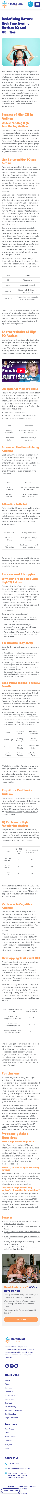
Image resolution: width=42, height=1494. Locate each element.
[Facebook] (7, 1366)
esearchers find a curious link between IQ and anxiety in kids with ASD (21, 197)
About (7, 1384)
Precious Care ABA (10, 1091)
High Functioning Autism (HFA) (15, 130)
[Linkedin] (16, 1366)
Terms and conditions (13, 1410)
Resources (9, 1399)
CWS (25, 1489)
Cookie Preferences (10, 1490)
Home (7, 1380)
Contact (8, 1403)
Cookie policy (10, 1414)
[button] (37, 4)
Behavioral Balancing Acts (14, 672)
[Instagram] (12, 1366)
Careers (8, 1391)
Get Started (21, 1320)
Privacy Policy (10, 1406)
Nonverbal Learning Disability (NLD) (22, 811)
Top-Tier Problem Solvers (14, 625)
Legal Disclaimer (11, 1417)
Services (8, 1388)
